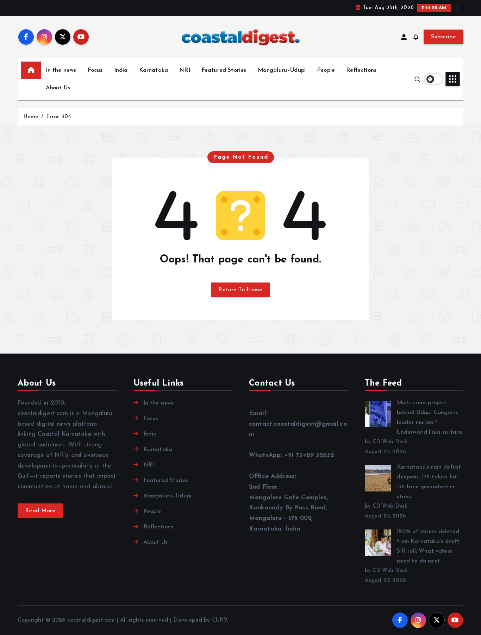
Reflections (361, 70)
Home (30, 117)
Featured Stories (223, 70)
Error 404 (58, 117)
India (121, 70)
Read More (40, 511)
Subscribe (443, 37)
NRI (184, 70)
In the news (61, 70)
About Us (58, 88)
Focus (95, 70)
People (326, 70)
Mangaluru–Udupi (282, 70)
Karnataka (153, 70)
